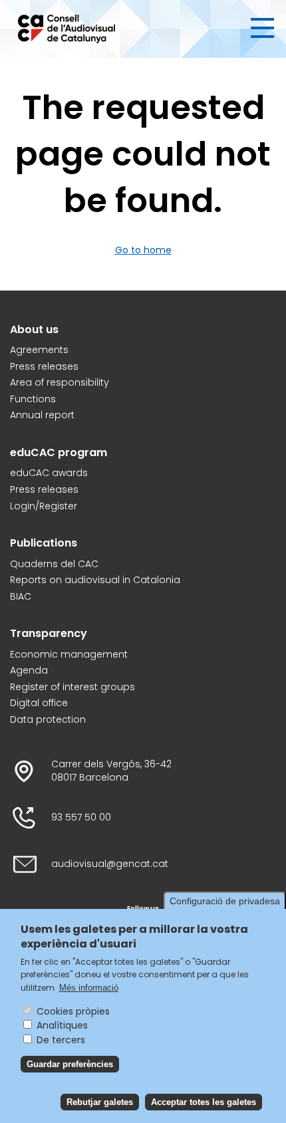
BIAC (20, 596)
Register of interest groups (72, 687)
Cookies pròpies (73, 1011)
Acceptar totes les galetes (203, 1102)
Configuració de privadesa (225, 901)
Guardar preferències (70, 1064)
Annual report (42, 415)
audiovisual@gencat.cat (109, 864)
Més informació (88, 988)
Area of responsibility (59, 382)
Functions (33, 399)
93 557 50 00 (81, 817)
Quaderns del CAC (54, 564)
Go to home (143, 250)
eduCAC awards (49, 473)
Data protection (48, 719)
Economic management (69, 654)
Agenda (29, 670)
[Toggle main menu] (262, 28)
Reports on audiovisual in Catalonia (95, 580)
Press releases (44, 366)
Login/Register (43, 506)
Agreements (39, 350)
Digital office (39, 703)
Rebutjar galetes (100, 1102)
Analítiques (62, 1025)
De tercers (61, 1040)
